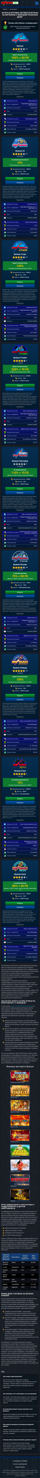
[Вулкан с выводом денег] (9, 3)
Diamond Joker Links (17, 1082)
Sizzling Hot (14, 1142)
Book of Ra (14, 1127)
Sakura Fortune (15, 1171)
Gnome (13, 1201)
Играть (20, 74)
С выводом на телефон (20, 1461)
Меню (37, 3)
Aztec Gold (14, 1097)
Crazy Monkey (15, 1156)
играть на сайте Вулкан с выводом (22, 1006)
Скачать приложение (20, 1464)
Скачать (20, 78)
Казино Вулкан (20, 1467)
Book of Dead (15, 1112)
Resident (13, 1186)
